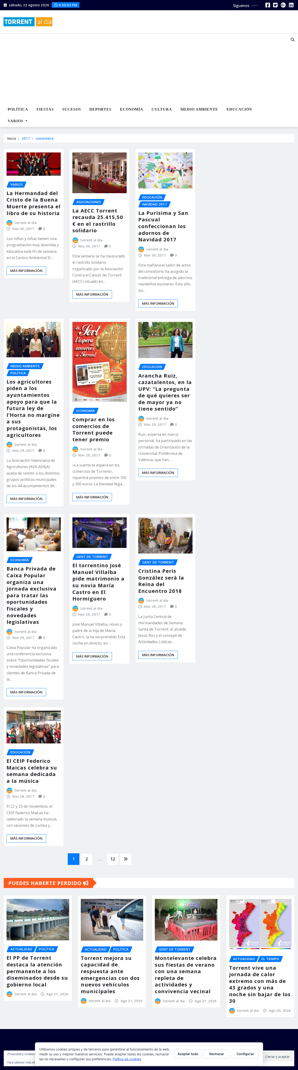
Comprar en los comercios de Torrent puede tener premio (93, 429)
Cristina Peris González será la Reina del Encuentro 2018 (161, 580)
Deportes (100, 109)
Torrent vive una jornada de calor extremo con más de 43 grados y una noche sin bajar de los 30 (260, 984)
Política (18, 109)
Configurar (245, 1054)
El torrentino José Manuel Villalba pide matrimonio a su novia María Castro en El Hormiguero (98, 582)
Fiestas (45, 109)
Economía (131, 109)
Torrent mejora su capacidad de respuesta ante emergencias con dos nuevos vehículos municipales (110, 974)
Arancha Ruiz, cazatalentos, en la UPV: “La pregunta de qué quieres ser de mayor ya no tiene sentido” (165, 392)
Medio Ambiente (199, 109)
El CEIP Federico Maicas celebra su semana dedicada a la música (32, 770)
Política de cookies (127, 1059)
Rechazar (216, 1054)
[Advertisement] (138, 68)
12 (112, 859)
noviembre (45, 138)
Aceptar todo (188, 1054)
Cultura (162, 109)
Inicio (11, 138)
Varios (16, 121)
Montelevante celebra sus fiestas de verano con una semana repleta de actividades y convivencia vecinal (186, 974)
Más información (26, 270)
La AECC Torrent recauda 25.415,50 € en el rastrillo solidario (97, 220)
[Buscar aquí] (293, 39)
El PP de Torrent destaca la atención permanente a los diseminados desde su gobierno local (37, 971)
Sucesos (71, 109)
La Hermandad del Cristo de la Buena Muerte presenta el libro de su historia (34, 202)
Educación (239, 109)
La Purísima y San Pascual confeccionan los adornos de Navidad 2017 (163, 226)
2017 (26, 138)
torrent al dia (26, 222)
